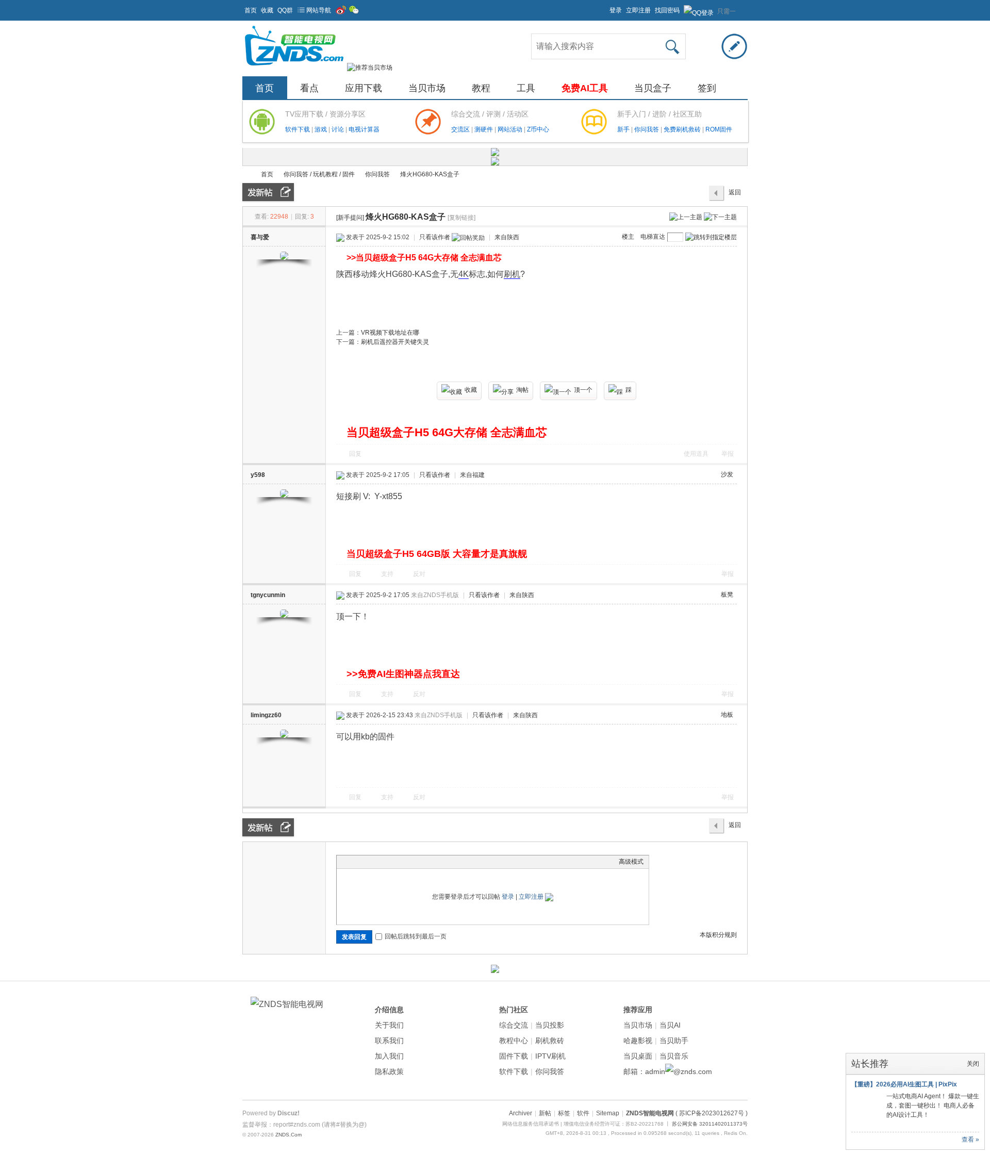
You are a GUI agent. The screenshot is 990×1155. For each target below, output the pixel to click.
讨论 (338, 129)
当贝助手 (673, 1040)
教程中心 (513, 1040)
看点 (309, 88)
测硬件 (484, 129)
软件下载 (298, 129)
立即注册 (638, 10)
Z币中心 (538, 129)
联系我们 (389, 1040)
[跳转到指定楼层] (711, 237)
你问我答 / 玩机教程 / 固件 (319, 174)
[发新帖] (268, 192)
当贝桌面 (637, 1056)
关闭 (973, 1063)
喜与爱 (260, 237)
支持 (388, 574)
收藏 (267, 10)
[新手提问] (350, 217)
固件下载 (513, 1056)
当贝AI (670, 1025)
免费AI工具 (585, 88)
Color (355, 861)
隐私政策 (389, 1071)
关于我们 (389, 1025)
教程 (481, 88)
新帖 (545, 1113)
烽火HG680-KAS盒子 (429, 174)
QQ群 (285, 10)
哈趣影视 (637, 1040)
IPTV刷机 (550, 1056)
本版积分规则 (718, 934)
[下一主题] (720, 216)
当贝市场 (427, 88)
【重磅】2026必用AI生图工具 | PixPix (904, 1084)
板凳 (727, 594)
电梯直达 (652, 236)
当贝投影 (549, 1025)
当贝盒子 (652, 88)
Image (367, 861)
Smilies (419, 861)
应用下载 (363, 88)
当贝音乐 (673, 1056)
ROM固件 (718, 129)
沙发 (727, 474)
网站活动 (511, 129)
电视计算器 (364, 129)
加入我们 (389, 1056)
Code (406, 861)
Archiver (520, 1113)
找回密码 (667, 10)
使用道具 (696, 453)
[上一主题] (685, 216)
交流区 (460, 129)
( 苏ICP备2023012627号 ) (711, 1113)
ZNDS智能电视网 (246, 174)
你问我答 (647, 129)
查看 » (970, 1139)
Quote (393, 861)
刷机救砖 (549, 1040)
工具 (526, 88)
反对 (419, 574)
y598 (258, 474)
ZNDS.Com (288, 1134)
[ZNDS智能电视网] (293, 67)
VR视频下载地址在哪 (390, 332)
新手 (624, 129)
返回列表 (735, 195)
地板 (727, 714)
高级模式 (631, 861)
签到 (707, 88)
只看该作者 (434, 237)
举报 (727, 453)
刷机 (512, 274)
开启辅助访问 (604, 7)
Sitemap (607, 1113)
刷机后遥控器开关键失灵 (395, 341)
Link (380, 861)
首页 (250, 10)
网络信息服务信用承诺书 (530, 1124)
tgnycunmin (268, 595)
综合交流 (513, 1025)
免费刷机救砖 (683, 129)
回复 (355, 453)
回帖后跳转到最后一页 (416, 936)
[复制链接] (461, 217)
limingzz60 (266, 715)
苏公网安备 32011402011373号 (710, 1124)
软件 (583, 1113)
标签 (564, 1113)
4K (463, 274)
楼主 (628, 236)
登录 (615, 10)
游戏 (321, 129)
